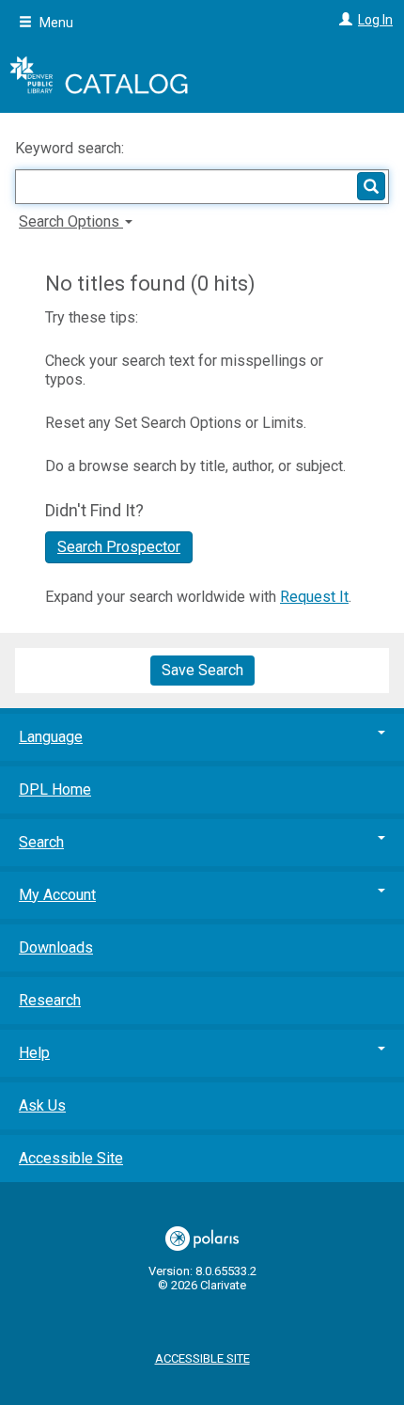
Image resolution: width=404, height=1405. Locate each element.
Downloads (56, 947)
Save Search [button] (202, 670)
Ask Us (42, 1105)
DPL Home (55, 789)
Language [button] (51, 737)
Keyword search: (71, 148)
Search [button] (41, 842)
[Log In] (343, 19)
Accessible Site (71, 1158)
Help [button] (34, 1053)
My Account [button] (57, 895)
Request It (314, 597)
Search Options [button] (71, 221)
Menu (55, 22)
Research (50, 1000)
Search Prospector (118, 547)
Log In (375, 19)
